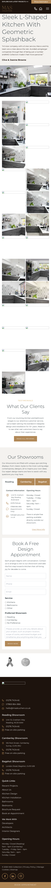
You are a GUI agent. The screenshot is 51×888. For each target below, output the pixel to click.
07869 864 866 (13, 704)
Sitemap (14, 870)
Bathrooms (12, 605)
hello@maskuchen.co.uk (18, 708)
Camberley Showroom (15, 738)
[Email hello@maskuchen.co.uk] (40, 8)
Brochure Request (11, 809)
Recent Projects (10, 786)
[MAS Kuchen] (7, 9)
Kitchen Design (9, 794)
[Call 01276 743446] (35, 8)
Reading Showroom (13, 715)
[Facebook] (5, 876)
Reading (9, 482)
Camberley (26, 482)
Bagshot (42, 482)
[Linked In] (13, 876)
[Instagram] (21, 876)
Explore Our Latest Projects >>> (15, 1)
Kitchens (11, 602)
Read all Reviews (25, 439)
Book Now (13, 644)
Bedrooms (7, 805)
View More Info (38, 529)
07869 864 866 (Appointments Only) (16, 509)
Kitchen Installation (11, 797)
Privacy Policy (29, 867)
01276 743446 (15, 503)
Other (10, 608)
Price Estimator (41, 2)
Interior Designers (11, 831)
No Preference (13, 623)
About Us (6, 790)
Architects (7, 827)
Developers (7, 823)
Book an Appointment (13, 813)
